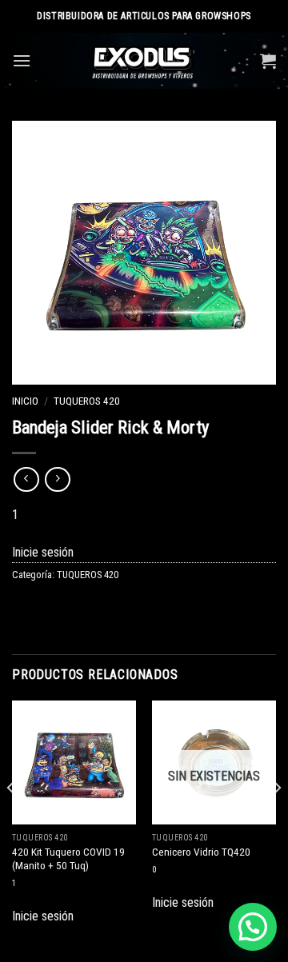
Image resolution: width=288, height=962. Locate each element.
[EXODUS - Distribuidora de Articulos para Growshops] (144, 60)
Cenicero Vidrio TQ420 (201, 851)
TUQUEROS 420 (87, 400)
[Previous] (11, 819)
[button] (253, 927)
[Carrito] (268, 60)
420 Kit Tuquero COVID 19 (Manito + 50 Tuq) (68, 858)
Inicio (25, 400)
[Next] (277, 819)
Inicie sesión (43, 552)
